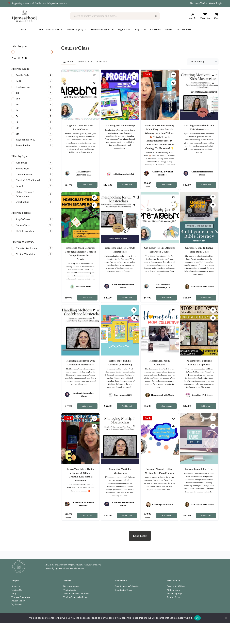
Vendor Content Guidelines (75, 597)
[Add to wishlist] (94, 75)
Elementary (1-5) (75, 29)
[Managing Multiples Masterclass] (120, 438)
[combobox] (111, 16)
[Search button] (156, 16)
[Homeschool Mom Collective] (160, 330)
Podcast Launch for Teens (199, 469)
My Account (17, 604)
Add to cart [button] (87, 184)
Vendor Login (215, 3)
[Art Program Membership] (120, 95)
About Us (15, 586)
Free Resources (184, 29)
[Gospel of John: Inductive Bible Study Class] (199, 217)
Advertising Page (174, 593)
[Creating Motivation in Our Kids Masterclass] (199, 95)
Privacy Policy (18, 600)
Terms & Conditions (20, 597)
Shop (23, 29)
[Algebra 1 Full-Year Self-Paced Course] (80, 95)
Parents (168, 29)
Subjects (138, 29)
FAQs (13, 593)
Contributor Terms (123, 590)
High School (124, 29)
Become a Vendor (198, 3)
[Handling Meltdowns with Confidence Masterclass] (80, 330)
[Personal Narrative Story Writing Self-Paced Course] (160, 438)
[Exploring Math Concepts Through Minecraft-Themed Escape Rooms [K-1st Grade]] (80, 217)
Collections (155, 29)
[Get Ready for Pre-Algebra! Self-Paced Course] (160, 217)
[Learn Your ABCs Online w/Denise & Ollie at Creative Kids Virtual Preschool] (80, 438)
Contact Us (16, 590)
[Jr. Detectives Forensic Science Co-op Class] (199, 330)
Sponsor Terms (173, 597)
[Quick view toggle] (94, 82)
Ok (197, 617)
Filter (70, 62)
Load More (140, 535)
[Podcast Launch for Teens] (199, 438)
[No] (225, 618)
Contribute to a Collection (127, 586)
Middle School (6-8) (100, 29)
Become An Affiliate (176, 586)
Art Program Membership (120, 125)
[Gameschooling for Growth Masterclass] (120, 217)
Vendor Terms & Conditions (76, 593)
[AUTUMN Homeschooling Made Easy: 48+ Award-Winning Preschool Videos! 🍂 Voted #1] (160, 95)
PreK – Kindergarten (49, 29)
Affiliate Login (173, 590)
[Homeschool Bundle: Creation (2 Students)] (120, 330)
